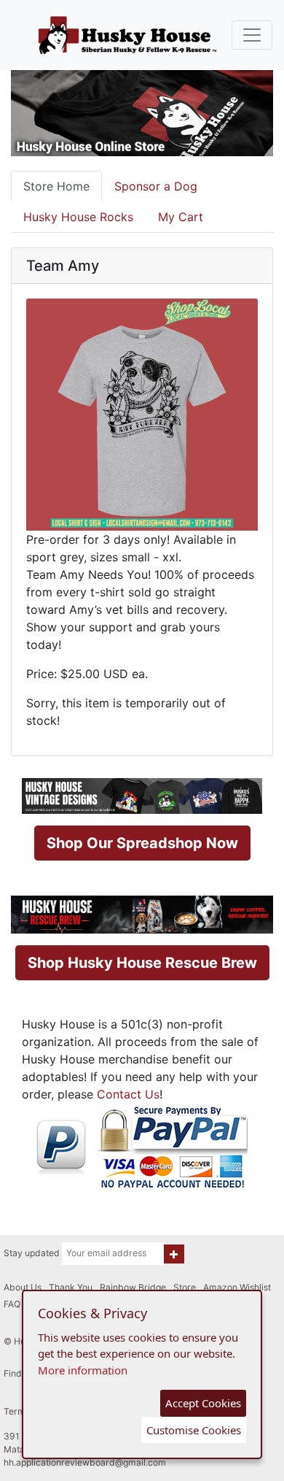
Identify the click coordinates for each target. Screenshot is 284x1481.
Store (184, 1287)
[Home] (127, 35)
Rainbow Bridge (133, 1287)
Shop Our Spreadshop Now (142, 843)
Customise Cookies (193, 1430)
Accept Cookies (203, 1403)
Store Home (56, 186)
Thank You (70, 1287)
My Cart (180, 216)
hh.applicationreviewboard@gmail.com (85, 1462)
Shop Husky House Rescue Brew (142, 963)
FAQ (12, 1304)
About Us (23, 1287)
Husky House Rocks (78, 216)
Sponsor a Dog (155, 186)
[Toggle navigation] (252, 35)
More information (82, 1370)
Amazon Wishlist (237, 1287)
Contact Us (128, 1094)
